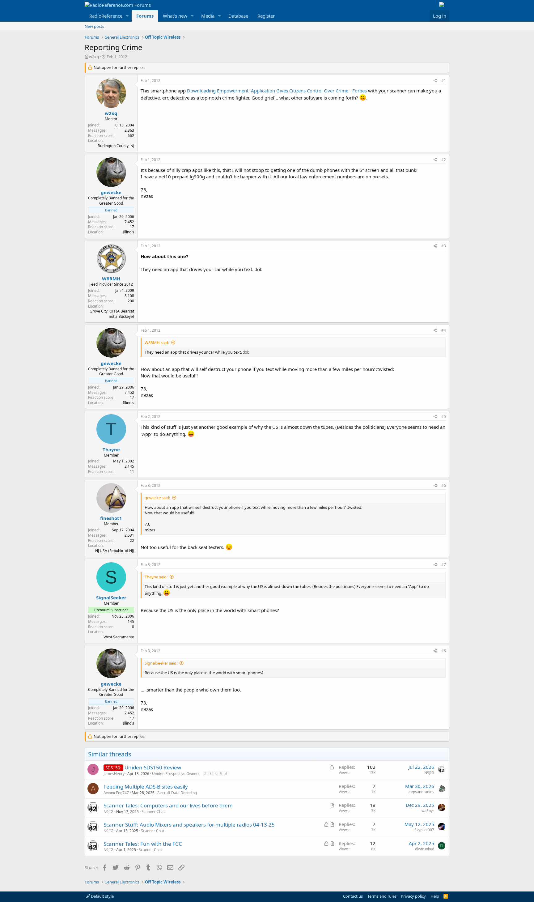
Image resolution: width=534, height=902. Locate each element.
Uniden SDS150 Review (153, 767)
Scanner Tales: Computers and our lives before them (168, 805)
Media (207, 16)
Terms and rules (381, 896)
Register (266, 16)
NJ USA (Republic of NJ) (114, 550)
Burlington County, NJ (116, 145)
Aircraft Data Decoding (177, 792)
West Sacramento (119, 637)
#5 (443, 416)
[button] (127, 16)
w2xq (94, 56)
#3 (443, 246)
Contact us (353, 896)
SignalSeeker (111, 597)
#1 (443, 80)
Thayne (111, 449)
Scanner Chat (153, 811)
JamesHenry (114, 773)
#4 (443, 330)
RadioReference (105, 16)
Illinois (128, 232)
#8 (443, 650)
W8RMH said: (157, 342)
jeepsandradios (421, 791)
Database (238, 16)
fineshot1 (111, 518)
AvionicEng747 (116, 792)
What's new (175, 16)
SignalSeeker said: (161, 663)
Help (434, 896)
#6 (443, 485)
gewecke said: (157, 497)
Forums (145, 16)
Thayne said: (156, 577)
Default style (102, 896)
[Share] (435, 80)
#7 (443, 564)
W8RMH (111, 278)
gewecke (111, 192)
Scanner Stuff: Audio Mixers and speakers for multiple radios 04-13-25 (189, 824)
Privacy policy (413, 896)
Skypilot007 (424, 829)
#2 (443, 159)
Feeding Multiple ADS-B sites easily (146, 786)
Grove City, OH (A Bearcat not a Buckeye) (112, 313)
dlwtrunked (424, 849)
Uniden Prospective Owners (176, 773)
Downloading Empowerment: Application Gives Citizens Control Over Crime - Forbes (277, 90)
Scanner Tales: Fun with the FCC (143, 843)
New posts (94, 26)
